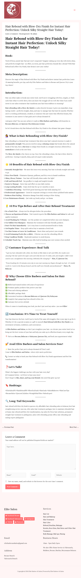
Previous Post (8, 427)
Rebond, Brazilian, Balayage (52, 525)
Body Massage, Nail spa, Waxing (54, 534)
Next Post (74, 427)
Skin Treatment (48, 520)
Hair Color (46, 522)
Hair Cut (46, 514)
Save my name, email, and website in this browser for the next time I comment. (35, 481)
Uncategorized (24, 34)
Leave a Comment (11, 34)
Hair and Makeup (49, 517)
